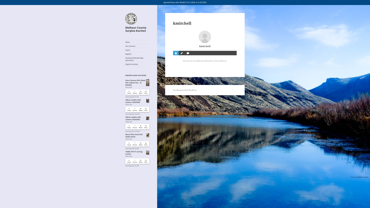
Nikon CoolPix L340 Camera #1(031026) (133, 101)
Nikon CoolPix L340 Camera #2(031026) (133, 118)
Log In (127, 50)
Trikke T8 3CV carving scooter (133, 153)
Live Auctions (130, 46)
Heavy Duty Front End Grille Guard (133, 135)
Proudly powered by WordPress (185, 90)
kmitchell (204, 46)
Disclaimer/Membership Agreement (134, 59)
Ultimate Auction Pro (363, 177)
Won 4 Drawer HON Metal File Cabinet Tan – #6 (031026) (135, 82)
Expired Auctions (131, 64)
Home (127, 42)
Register (128, 54)
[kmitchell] (205, 37)
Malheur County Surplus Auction (135, 29)
